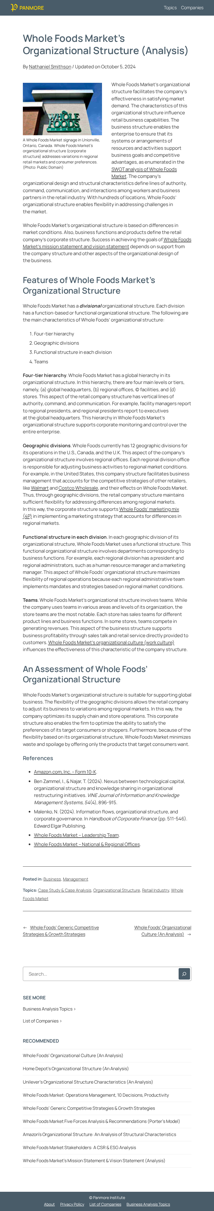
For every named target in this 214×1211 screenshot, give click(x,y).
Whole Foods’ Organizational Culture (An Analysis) (162, 930)
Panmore (32, 7)
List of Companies (105, 1204)
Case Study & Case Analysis (64, 890)
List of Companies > (42, 1021)
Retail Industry (155, 890)
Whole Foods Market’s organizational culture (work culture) (111, 642)
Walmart (40, 488)
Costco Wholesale (78, 488)
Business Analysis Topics (148, 1204)
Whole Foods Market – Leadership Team (76, 835)
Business (52, 879)
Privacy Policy (72, 1204)
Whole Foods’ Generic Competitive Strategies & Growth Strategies (61, 930)
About (49, 1204)
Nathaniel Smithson (50, 66)
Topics (170, 7)
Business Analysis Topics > (49, 1009)
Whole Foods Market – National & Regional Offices (87, 844)
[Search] (184, 974)
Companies (192, 7)
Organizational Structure (116, 890)
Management (75, 879)
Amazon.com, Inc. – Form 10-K (65, 771)
